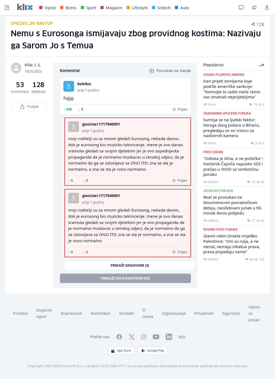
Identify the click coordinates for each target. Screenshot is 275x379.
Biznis (71, 7)
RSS (182, 336)
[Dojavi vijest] (254, 7)
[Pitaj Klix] (241, 7)
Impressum (71, 313)
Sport (91, 7)
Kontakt (126, 313)
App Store (124, 350)
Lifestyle (140, 7)
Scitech (164, 7)
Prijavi (182, 109)
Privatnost (204, 313)
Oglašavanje (174, 313)
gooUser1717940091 (101, 124)
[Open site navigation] (7, 7)
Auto (184, 7)
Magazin (114, 7)
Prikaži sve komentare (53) (125, 278)
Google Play (155, 350)
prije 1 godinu (88, 90)
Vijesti (50, 7)
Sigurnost (231, 313)
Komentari (101, 313)
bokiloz (84, 83)
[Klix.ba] (25, 7)
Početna (20, 313)
